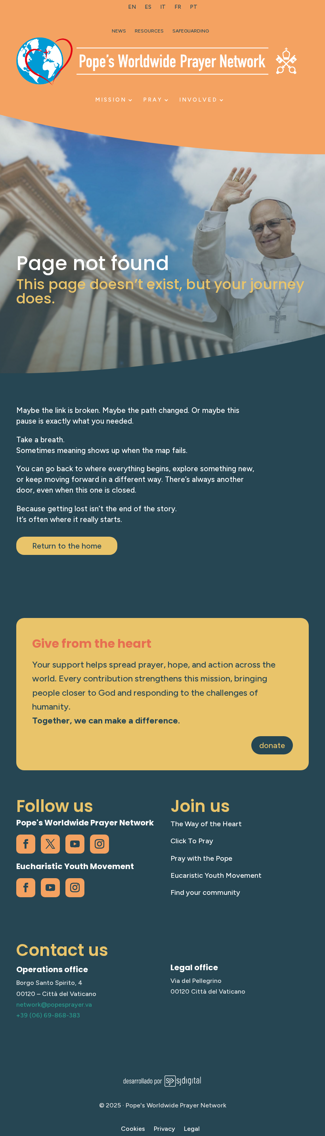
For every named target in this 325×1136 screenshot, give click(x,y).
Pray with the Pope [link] (201, 858)
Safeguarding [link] (190, 31)
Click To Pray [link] (191, 841)
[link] (132, 8)
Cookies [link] (133, 1129)
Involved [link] (198, 99)
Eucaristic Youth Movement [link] (216, 875)
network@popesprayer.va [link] (54, 1004)
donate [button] (272, 745)
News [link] (119, 31)
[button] (317, 1078)
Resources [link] (149, 31)
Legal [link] (192, 1129)
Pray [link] (152, 99)
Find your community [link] (205, 892)
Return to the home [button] (66, 546)
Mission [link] (110, 99)
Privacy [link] (164, 1129)
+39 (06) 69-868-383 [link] (48, 1015)
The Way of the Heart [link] (206, 823)
